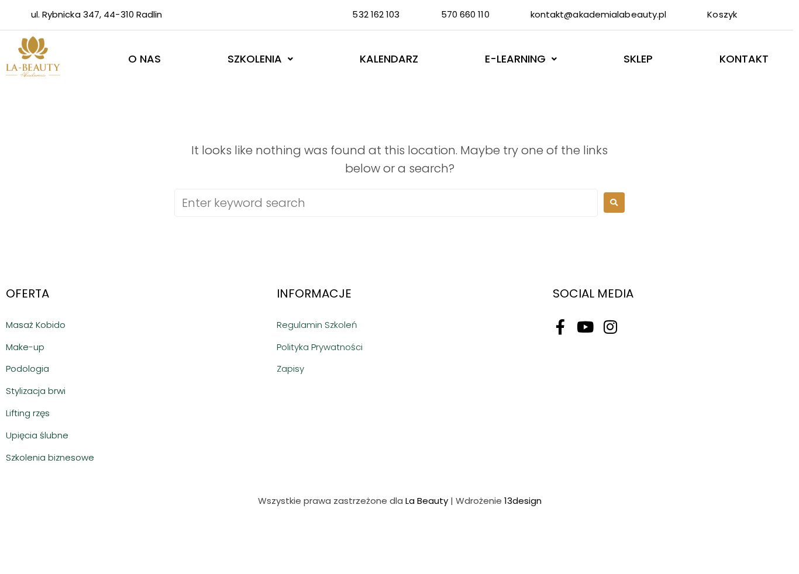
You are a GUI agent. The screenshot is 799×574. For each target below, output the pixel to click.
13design (523, 501)
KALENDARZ (389, 58)
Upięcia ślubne (37, 435)
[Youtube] (585, 326)
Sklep (638, 58)
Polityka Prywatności (320, 347)
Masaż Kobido (36, 325)
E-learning (515, 58)
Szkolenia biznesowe (50, 457)
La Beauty (426, 501)
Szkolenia (255, 58)
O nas (144, 58)
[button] (260, 59)
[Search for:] (386, 203)
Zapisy (290, 368)
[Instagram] (610, 326)
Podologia (27, 368)
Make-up (25, 347)
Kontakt (744, 58)
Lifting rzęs (28, 413)
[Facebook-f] (560, 326)
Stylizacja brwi (36, 391)
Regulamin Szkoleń (317, 325)
